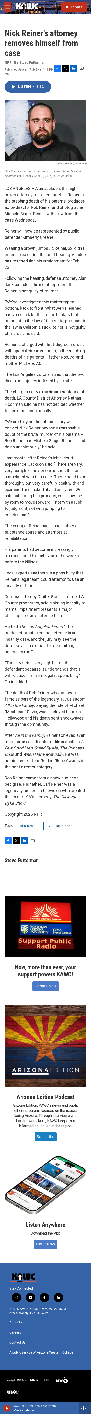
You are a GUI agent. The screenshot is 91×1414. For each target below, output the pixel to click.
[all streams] (85, 1408)
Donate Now (46, 986)
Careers (15, 1332)
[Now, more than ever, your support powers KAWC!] (45, 926)
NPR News (27, 826)
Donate (76, 7)
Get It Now (45, 1244)
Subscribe (45, 1136)
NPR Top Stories (60, 826)
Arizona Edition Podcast (45, 1097)
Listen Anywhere (45, 1224)
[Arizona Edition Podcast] (45, 1046)
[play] (7, 1408)
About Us (16, 1322)
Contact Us (17, 1342)
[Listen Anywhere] (45, 1185)
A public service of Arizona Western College (41, 1352)
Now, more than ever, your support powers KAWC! (45, 971)
